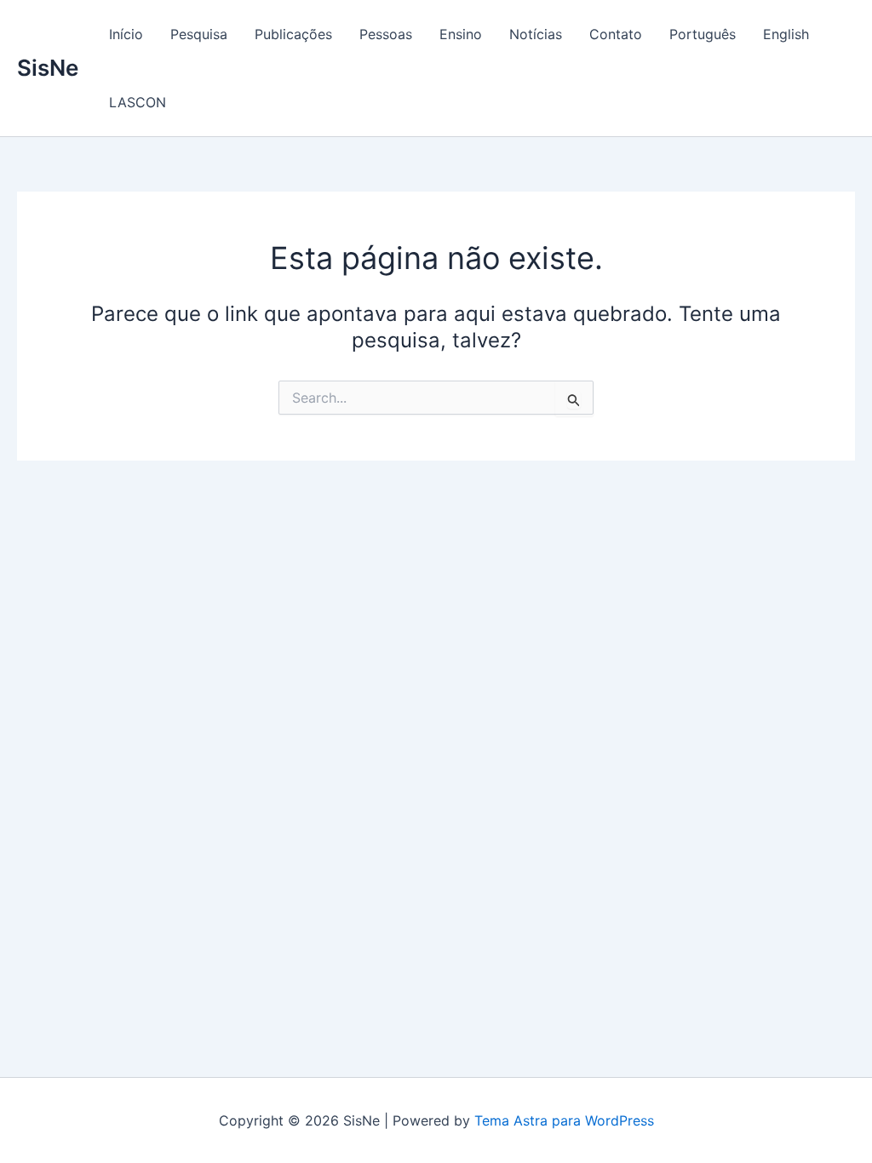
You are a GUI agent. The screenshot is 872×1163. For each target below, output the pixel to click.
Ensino (460, 34)
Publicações (293, 34)
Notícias (535, 34)
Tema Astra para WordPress (564, 1120)
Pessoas (385, 34)
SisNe (47, 67)
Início (126, 34)
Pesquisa (198, 34)
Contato (615, 34)
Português (702, 34)
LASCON (137, 102)
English (786, 34)
